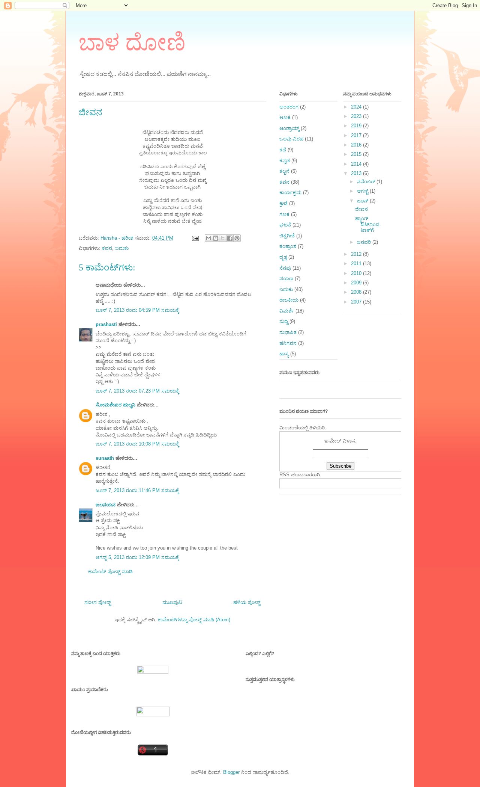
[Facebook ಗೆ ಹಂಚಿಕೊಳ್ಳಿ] (230, 238)
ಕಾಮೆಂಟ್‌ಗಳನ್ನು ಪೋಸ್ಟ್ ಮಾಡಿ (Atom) (194, 619)
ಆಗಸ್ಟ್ (363, 191)
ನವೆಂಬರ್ (366, 181)
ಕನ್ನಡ (284, 160)
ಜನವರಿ (364, 242)
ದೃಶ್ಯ (283, 257)
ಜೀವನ (361, 209)
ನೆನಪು (285, 268)
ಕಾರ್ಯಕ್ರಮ (290, 192)
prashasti (106, 324)
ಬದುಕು (122, 248)
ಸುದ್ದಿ (283, 321)
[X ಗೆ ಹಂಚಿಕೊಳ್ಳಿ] (222, 238)
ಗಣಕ (284, 214)
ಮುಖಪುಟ (172, 602)
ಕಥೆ (282, 150)
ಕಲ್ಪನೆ (284, 171)
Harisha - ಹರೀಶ (117, 238)
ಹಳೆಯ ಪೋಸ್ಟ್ (247, 602)
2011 (357, 263)
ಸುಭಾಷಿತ (288, 332)
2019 (357, 125)
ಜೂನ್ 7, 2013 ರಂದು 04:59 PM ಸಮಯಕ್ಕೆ (137, 310)
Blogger (231, 772)
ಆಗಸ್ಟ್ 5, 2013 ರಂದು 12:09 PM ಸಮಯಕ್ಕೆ (137, 557)
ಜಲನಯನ (106, 505)
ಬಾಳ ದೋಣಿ (132, 42)
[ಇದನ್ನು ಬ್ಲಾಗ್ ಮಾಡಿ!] (215, 238)
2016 (357, 145)
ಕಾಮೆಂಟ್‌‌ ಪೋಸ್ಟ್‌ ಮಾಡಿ (110, 571)
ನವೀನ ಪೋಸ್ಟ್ (97, 602)
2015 (357, 154)
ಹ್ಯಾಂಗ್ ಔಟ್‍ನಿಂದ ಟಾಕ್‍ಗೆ (367, 224)
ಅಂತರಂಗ (288, 107)
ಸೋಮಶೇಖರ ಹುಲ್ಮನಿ (115, 405)
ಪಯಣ (286, 278)
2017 (357, 135)
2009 (357, 282)
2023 (357, 116)
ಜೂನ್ (363, 201)
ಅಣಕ (285, 117)
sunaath (105, 458)
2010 (357, 273)
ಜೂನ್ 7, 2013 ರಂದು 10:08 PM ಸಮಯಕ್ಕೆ (137, 444)
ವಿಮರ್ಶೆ (286, 311)
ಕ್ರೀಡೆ (283, 203)
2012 (357, 254)
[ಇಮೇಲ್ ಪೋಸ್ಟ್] (194, 238)
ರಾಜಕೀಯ (288, 300)
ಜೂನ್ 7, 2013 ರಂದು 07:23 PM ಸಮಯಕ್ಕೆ (137, 391)
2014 (357, 164)
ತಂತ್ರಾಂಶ (287, 246)
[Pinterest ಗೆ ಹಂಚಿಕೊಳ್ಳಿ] (237, 238)
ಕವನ (107, 248)
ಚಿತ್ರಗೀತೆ (287, 236)
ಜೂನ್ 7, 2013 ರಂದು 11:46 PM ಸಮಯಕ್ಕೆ (137, 490)
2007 (357, 302)
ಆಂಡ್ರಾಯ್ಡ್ (289, 128)
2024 (357, 107)
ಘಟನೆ (285, 225)
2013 (357, 173)
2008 (357, 292)
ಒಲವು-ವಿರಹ (291, 139)
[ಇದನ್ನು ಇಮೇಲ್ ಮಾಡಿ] (208, 238)
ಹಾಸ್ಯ (284, 353)
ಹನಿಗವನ (288, 343)
